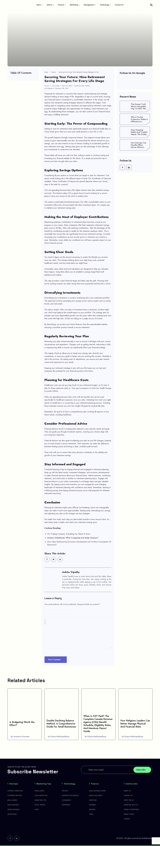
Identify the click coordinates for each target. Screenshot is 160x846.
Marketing (74, 5)
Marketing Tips (44, 784)
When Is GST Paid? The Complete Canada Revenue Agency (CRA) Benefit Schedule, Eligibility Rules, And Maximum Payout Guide (97, 723)
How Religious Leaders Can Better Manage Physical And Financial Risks (135, 723)
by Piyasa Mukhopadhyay (58, 736)
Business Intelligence (70, 795)
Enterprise (66, 805)
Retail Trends (40, 805)
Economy (92, 805)
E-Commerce (66, 800)
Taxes (91, 814)
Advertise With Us (131, 805)
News (39, 5)
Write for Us (129, 800)
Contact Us (119, 5)
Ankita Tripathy (71, 572)
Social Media (39, 791)
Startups (13, 784)
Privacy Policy (129, 814)
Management (89, 5)
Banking (92, 809)
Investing (93, 800)
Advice (49, 5)
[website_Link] (122, 167)
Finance (61, 5)
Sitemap (127, 819)
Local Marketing (41, 795)
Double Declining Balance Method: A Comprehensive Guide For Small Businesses (61, 723)
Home (46, 72)
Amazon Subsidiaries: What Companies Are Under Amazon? (72, 537)
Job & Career (12, 800)
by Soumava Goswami (20, 736)
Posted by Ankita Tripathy (82, 86)
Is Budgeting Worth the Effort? (21, 723)
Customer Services (14, 795)
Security (65, 791)
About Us (127, 791)
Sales (37, 809)
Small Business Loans (97, 791)
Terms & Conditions (131, 809)
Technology (104, 5)
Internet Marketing (15, 791)
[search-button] (151, 5)
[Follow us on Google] (135, 82)
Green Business (13, 809)
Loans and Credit (95, 795)
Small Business (13, 805)
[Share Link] (47, 559)
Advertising (12, 814)
